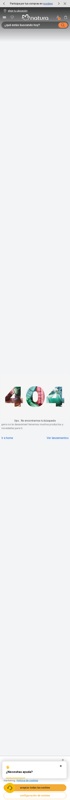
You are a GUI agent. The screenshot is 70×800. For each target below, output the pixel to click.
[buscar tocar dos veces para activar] (63, 25)
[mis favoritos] (12, 17)
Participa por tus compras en (26, 3)
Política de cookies (27, 780)
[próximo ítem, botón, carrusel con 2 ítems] (58, 3)
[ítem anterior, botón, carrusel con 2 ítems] (4, 3)
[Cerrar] (63, 760)
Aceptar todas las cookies (35, 787)
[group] (31, 3)
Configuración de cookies (35, 795)
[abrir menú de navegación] (4, 17)
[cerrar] (65, 3)
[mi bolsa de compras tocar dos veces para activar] (65, 17)
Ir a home (7, 438)
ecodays (48, 3)
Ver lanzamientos (58, 438)
